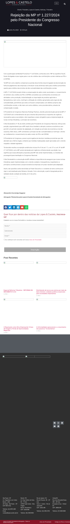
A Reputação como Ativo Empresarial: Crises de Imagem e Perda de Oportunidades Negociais (18, 328)
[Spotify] (58, 426)
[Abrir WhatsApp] (65, 519)
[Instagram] (58, 423)
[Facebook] (54, 423)
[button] (64, 3)
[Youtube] (54, 426)
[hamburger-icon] (57, 3)
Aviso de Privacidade (35, 240)
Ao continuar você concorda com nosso (23, 240)
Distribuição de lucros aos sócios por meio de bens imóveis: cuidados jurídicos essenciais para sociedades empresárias (51, 291)
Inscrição (35, 249)
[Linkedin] (62, 423)
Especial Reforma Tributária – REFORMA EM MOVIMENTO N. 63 (18, 291)
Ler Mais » (6, 293)
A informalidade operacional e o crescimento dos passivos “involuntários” (51, 328)
